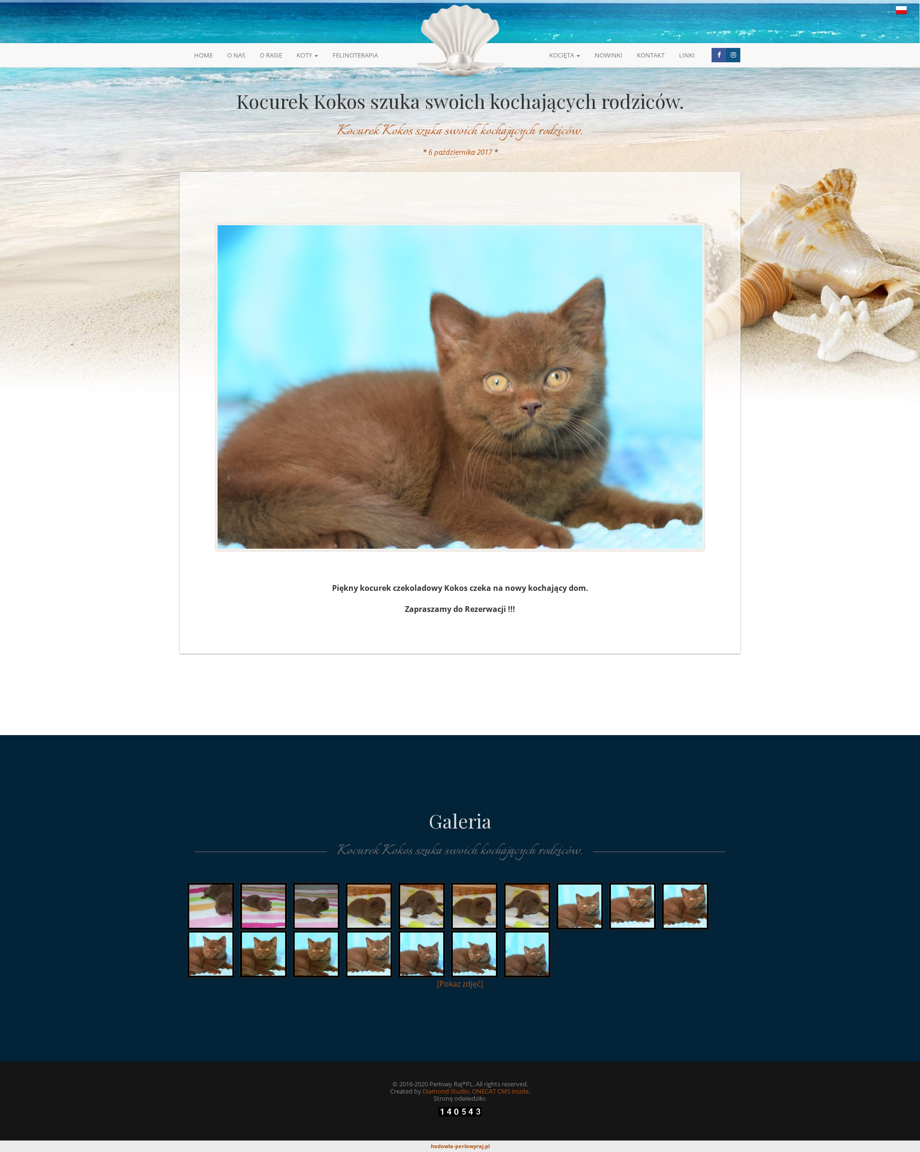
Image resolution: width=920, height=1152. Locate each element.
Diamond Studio (446, 1091)
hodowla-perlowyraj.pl (460, 1146)
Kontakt (651, 55)
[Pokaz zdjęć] (460, 984)
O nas (236, 55)
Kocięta (562, 55)
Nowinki (608, 55)
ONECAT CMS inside (500, 1091)
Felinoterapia (355, 55)
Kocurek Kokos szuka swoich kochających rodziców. (460, 131)
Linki (687, 55)
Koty (305, 55)
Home (203, 55)
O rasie (271, 55)
